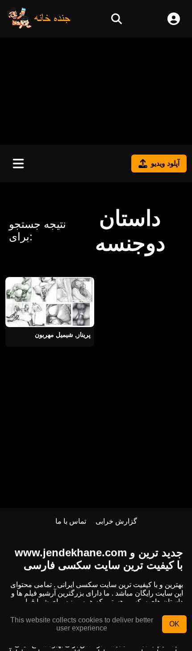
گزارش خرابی (116, 521)
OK (174, 624)
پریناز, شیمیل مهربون (63, 334)
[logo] (38, 26)
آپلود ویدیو (165, 163)
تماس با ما (70, 521)
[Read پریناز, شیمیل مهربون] (49, 302)
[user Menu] (174, 19)
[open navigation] (18, 163)
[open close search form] (116, 19)
